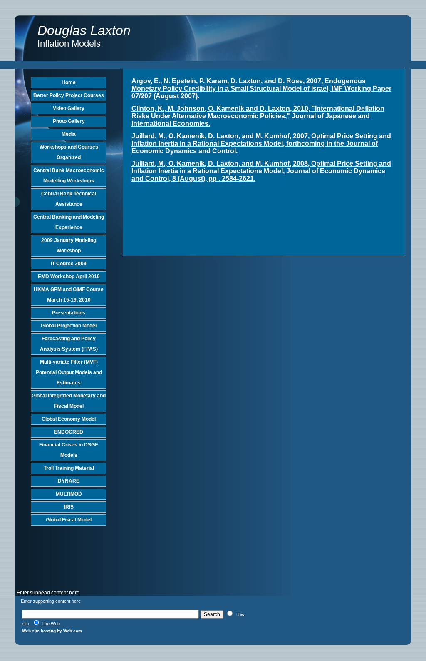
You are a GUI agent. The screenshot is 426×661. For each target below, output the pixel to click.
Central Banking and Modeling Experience (68, 222)
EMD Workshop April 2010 (69, 276)
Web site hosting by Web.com (52, 631)
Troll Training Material (69, 468)
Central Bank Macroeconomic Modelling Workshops (68, 175)
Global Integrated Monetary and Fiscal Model (69, 401)
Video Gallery (68, 108)
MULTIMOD (69, 494)
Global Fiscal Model (69, 520)
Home (69, 82)
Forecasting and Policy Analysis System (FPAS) (69, 344)
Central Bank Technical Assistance (68, 199)
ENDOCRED (68, 432)
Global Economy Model (69, 419)
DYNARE (68, 481)
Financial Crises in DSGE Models (68, 450)
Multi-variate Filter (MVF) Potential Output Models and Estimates (69, 372)
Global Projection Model (69, 326)
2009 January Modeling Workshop (68, 245)
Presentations (68, 313)
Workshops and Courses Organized (69, 152)
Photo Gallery (69, 121)
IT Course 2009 (69, 264)
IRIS (69, 507)
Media (69, 134)
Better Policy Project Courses (68, 95)
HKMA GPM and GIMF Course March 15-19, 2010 (69, 295)
